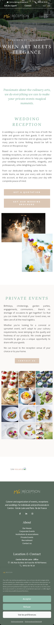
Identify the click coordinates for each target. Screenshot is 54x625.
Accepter (27, 599)
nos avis (18, 469)
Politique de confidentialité (33, 621)
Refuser (27, 606)
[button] (46, 16)
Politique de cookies (17, 621)
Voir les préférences (27, 614)
